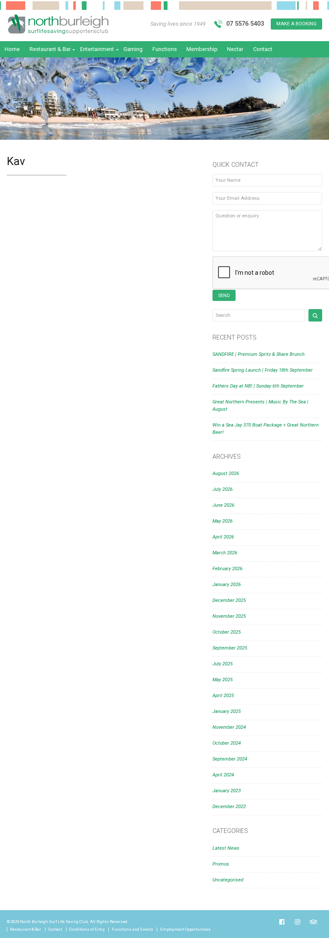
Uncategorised (227, 880)
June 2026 (223, 505)
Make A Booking (296, 24)
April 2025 (223, 695)
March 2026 (224, 553)
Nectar (235, 49)
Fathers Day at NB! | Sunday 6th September (258, 386)
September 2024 (229, 759)
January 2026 (226, 584)
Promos (220, 864)
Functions (165, 49)
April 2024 (223, 775)
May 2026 (222, 521)
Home (12, 49)
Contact (262, 49)
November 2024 (229, 727)
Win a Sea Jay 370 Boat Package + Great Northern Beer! (265, 428)
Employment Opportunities (185, 929)
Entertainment (97, 49)
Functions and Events (132, 929)
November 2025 (229, 616)
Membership (202, 49)
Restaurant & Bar (50, 49)
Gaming (133, 49)
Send (224, 295)
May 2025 (222, 679)
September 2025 (229, 648)
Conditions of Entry (87, 929)
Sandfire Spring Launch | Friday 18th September (262, 370)
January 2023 (226, 791)
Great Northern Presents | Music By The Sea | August (260, 405)
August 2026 (225, 473)
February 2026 (227, 568)
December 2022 (229, 806)
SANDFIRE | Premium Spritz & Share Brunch (258, 354)
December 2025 (229, 600)
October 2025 (226, 632)
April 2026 (223, 537)
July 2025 (222, 664)
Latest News (225, 848)
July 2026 (222, 489)
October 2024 (226, 743)
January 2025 (226, 711)
